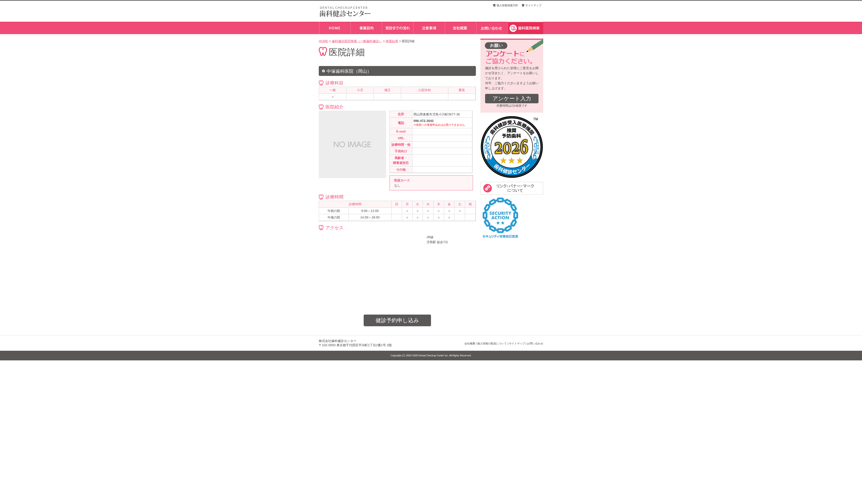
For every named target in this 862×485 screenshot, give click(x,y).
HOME (323, 41)
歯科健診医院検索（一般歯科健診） (357, 41)
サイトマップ (533, 5)
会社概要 (469, 343)
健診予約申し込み (397, 320)
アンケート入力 (512, 98)
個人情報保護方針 (507, 5)
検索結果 (392, 41)
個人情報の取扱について (492, 343)
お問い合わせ (535, 343)
